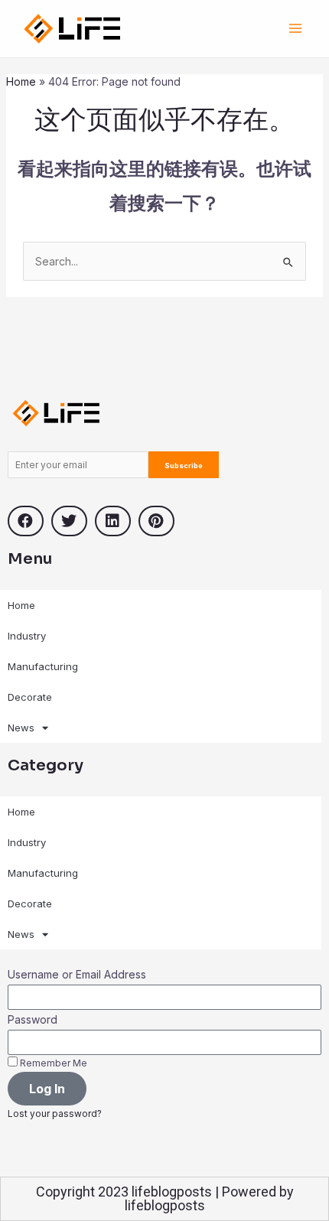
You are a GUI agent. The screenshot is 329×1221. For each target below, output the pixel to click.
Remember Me (52, 1063)
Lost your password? (55, 1113)
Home (21, 81)
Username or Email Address (77, 974)
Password (32, 1019)
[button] (26, 521)
